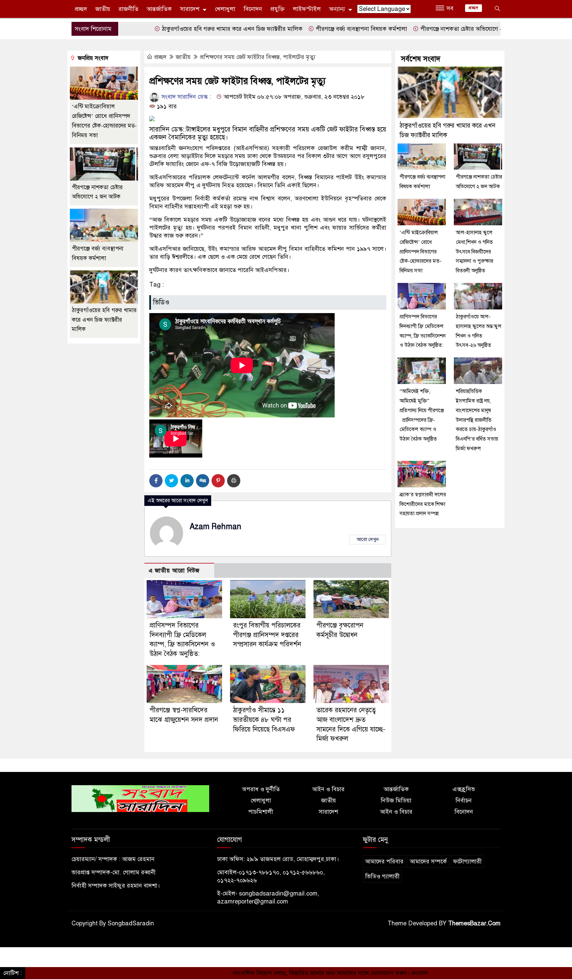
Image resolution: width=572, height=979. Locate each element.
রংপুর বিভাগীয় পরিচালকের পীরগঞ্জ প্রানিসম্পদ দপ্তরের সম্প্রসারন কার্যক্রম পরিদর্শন (267, 635)
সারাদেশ (189, 9)
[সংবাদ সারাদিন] (140, 798)
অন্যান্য (337, 9)
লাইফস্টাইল (307, 9)
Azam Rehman (215, 526)
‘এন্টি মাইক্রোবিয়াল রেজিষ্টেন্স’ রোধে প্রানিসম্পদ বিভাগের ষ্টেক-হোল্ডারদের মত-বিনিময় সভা (421, 251)
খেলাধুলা (225, 9)
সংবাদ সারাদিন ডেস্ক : (185, 96)
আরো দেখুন (368, 539)
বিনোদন (253, 9)
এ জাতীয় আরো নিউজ (174, 570)
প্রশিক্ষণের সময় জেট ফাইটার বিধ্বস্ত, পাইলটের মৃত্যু (257, 57)
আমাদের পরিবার (384, 861)
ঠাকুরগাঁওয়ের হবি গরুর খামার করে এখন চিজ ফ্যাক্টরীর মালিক (198, 28)
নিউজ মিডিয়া (396, 800)
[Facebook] (156, 480)
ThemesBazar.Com (474, 923)
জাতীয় (102, 9)
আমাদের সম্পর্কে (428, 861)
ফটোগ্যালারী (467, 861)
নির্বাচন (463, 800)
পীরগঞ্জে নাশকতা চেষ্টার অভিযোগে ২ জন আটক (440, 28)
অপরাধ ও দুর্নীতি (261, 789)
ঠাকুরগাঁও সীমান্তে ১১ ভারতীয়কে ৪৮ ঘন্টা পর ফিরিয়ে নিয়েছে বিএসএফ (264, 720)
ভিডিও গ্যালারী (382, 876)
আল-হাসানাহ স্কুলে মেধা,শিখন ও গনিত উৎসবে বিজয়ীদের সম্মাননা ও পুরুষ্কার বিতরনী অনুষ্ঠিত (474, 251)
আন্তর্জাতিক (159, 9)
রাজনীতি (128, 9)
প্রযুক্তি (277, 9)
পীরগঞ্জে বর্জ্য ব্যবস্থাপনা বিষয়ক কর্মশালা (327, 28)
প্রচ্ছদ (81, 9)
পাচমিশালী (260, 811)
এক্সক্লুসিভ (464, 789)
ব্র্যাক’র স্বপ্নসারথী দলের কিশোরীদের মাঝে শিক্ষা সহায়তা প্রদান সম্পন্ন (423, 504)
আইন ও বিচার (328, 789)
